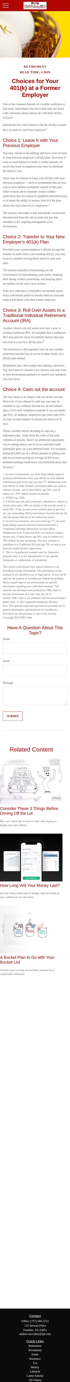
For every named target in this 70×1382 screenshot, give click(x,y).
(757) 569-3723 (39, 1321)
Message (8, 682)
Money (35, 1367)
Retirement (35, 1345)
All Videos (35, 1380)
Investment (35, 1350)
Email (6, 660)
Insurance (35, 1358)
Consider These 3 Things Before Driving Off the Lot (29, 811)
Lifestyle (35, 1371)
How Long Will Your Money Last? (30, 885)
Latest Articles (35, 1375)
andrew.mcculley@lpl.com (35, 1334)
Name (6, 639)
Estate (35, 1354)
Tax (35, 1363)
